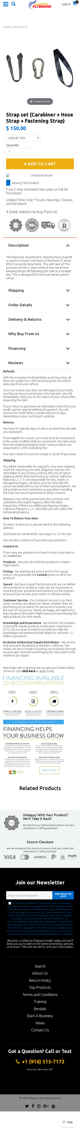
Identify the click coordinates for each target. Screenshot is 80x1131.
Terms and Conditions (40, 994)
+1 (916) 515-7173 (43, 1062)
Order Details (20, 305)
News (40, 1023)
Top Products (40, 987)
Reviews (15, 362)
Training (40, 1001)
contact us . (14, 555)
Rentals (40, 1009)
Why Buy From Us (23, 333)
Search (40, 966)
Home (7, 27)
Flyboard (33, 1098)
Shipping (16, 290)
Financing (16, 348)
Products (21, 27)
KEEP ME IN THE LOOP (63, 895)
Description (18, 245)
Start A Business (40, 1016)
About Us (40, 973)
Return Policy (40, 980)
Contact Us (40, 1030)
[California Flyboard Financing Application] (33, 724)
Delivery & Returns (25, 319)
